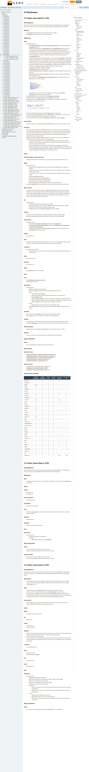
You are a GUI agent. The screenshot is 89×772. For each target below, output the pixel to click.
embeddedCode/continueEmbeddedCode (46, 77)
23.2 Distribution (6, 89)
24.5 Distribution (6, 70)
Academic (50, 4)
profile (37, 593)
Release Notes (5, 14)
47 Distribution (6, 26)
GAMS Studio (78, 53)
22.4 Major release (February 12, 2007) (10, 100)
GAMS (77, 25)
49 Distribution (6, 23)
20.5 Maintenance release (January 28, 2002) (12, 121)
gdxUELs (51, 97)
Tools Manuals (5, 134)
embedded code (32, 47)
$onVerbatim (46, 117)
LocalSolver (78, 44)
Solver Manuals (5, 133)
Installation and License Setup (8, 129)
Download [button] (55, 4)
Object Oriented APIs (79, 61)
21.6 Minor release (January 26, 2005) (10, 109)
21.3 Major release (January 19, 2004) (10, 113)
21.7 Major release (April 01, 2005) (10, 107)
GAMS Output (67, 481)
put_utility (41, 123)
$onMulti (51, 114)
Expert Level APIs (78, 93)
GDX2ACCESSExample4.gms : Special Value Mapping (37, 359)
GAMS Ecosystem (29, 4)
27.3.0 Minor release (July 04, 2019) (11, 59)
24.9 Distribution (6, 64)
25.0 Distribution (6, 63)
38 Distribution (6, 39)
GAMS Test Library (79, 67)
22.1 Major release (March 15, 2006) (10, 104)
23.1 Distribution (6, 90)
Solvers (76, 29)
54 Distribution (6, 16)
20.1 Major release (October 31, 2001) (10, 127)
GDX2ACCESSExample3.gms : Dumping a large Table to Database (39, 357)
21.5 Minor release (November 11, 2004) (11, 110)
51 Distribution (6, 20)
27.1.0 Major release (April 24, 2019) (11, 56)
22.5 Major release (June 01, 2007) (9, 99)
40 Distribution (6, 36)
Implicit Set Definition (38, 114)
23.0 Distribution (6, 92)
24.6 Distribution (6, 69)
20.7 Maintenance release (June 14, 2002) (11, 119)
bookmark (37, 297)
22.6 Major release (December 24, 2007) (11, 97)
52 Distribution (6, 19)
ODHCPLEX (78, 47)
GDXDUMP (78, 55)
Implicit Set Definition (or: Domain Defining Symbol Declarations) (45, 45)
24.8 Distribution (6, 66)
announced (30, 32)
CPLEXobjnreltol (39, 226)
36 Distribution (6, 42)
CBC (77, 36)
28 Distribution (6, 53)
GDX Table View (48, 539)
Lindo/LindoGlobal (79, 79)
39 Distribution (6, 37)
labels (49, 113)
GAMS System (77, 23)
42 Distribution (6, 33)
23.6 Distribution (6, 83)
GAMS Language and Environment (9, 131)
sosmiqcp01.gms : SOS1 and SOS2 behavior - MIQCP (37, 366)
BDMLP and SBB (79, 35)
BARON (77, 33)
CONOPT (78, 77)
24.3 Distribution (6, 73)
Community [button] (72, 4)
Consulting (61, 4)
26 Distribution (6, 60)
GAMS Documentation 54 (6, 12)
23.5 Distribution (6, 84)
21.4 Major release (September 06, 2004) (11, 111)
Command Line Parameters (53, 96)
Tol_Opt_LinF (34, 216)
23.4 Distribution (6, 86)
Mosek (77, 111)
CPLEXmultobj (57, 225)
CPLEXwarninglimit (57, 223)
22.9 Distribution (6, 93)
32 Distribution (6, 47)
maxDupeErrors (35, 323)
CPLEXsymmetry (47, 228)
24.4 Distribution (6, 72)
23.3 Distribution (6, 87)
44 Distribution (6, 30)
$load (40, 590)
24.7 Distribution (6, 67)
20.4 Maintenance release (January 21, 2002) (12, 123)
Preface (3, 13)
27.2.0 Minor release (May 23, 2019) (11, 57)
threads (31, 584)
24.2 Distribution (6, 74)
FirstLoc (35, 182)
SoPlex (77, 114)
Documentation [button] (43, 4)
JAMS (77, 42)
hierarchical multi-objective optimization (39, 225)
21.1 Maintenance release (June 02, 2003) (11, 116)
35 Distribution (6, 43)
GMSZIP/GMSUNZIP (80, 58)
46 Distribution (6, 27)
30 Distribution (6, 50)
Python (77, 62)
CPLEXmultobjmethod (65, 225)
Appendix (4, 137)
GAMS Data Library (79, 65)
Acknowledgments (78, 20)
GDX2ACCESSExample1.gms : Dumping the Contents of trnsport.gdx (40, 354)
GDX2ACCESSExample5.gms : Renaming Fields (35, 360)
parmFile (36, 512)
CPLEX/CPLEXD (79, 39)
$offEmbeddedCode (47, 48)
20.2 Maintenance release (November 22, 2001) (12, 126)
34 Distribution (6, 44)
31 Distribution (6, 49)
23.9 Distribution (6, 79)
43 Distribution (6, 32)
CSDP (77, 52)
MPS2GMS (78, 59)
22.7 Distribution (6, 96)
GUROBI (77, 41)
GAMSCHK (78, 108)
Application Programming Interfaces (9, 136)
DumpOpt (63, 117)
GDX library (78, 28)
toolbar (36, 290)
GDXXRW (78, 56)
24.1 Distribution (6, 76)
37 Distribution (6, 40)
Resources (67, 4)
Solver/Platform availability (80, 68)
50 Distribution (6, 22)
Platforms (77, 22)
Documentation (4, 7)
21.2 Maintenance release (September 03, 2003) (12, 114)
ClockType (33, 184)
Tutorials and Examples (6, 130)
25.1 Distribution (6, 62)
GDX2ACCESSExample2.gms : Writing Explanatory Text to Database (40, 356)
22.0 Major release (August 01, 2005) (10, 106)
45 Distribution (6, 29)
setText (39, 314)
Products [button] (36, 4)
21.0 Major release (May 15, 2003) (9, 117)
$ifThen (52, 117)
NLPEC (77, 82)
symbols (31, 315)
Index (16, 7)
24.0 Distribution (6, 77)
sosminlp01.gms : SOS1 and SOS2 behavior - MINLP (36, 369)
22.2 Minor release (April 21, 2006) (10, 103)
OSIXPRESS (78, 85)
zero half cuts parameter (45, 208)
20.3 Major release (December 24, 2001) (11, 124)
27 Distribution (6, 54)
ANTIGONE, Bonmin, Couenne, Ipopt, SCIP (80, 32)
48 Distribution (6, 24)
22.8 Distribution (6, 94)
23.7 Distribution (6, 82)
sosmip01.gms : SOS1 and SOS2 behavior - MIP (36, 368)
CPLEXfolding (37, 223)
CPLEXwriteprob (44, 223)
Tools (76, 50)
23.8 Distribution (6, 80)
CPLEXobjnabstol (32, 226)
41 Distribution (6, 34)
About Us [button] (78, 4)
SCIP (77, 113)
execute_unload (40, 97)
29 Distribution (6, 52)
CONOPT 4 (78, 38)
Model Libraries (11, 7)
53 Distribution (6, 17)
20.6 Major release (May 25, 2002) (9, 120)
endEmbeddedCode (57, 48)
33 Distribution (6, 46)
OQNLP (77, 49)
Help (20, 7)
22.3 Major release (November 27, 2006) (11, 101)
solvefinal (37, 654)
